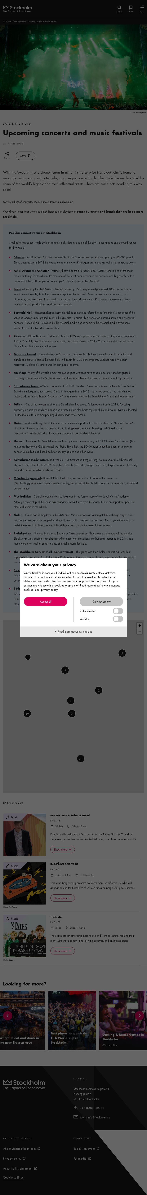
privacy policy (49, 589)
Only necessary (101, 601)
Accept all (46, 601)
